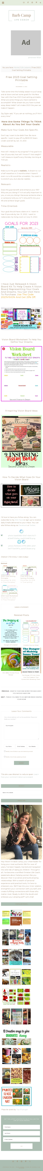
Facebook (22, 525)
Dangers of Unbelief (11, 645)
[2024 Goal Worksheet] (9, 590)
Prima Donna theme (23, 1167)
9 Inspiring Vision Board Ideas (21, 411)
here (37, 292)
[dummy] (26, 55)
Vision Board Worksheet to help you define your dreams (21, 340)
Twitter (32, 525)
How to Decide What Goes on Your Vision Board (21, 478)
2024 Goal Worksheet (9, 596)
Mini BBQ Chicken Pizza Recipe (11, 674)
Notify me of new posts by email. (16, 757)
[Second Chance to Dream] (21, 14)
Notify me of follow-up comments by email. (19, 751)
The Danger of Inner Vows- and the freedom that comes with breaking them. (31, 677)
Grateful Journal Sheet (31, 645)
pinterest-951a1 (34, 58)
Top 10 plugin (22, 1109)
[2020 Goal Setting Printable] (9, 570)
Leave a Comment (21, 607)
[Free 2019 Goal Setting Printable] (29, 570)
